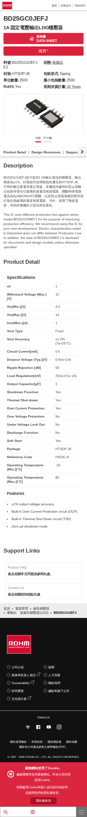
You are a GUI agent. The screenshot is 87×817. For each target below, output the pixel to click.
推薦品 (57, 62)
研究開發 (18, 691)
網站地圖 (71, 741)
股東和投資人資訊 (24, 675)
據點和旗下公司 (58, 691)
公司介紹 (18, 667)
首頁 (6, 608)
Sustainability (21, 683)
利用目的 (37, 741)
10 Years (74, 87)
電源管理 (21, 608)
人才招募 (54, 675)
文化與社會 (19, 699)
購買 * (43, 51)
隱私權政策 (54, 741)
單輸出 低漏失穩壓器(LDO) (27, 612)
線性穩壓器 (41, 608)
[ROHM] (7, 5)
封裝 (38, 138)
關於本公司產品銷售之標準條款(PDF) (42, 747)
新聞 (54, 5)
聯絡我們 (80, 5)
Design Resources (46, 152)
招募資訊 (66, 5)
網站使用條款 (18, 741)
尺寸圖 (47, 138)
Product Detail (14, 152)
